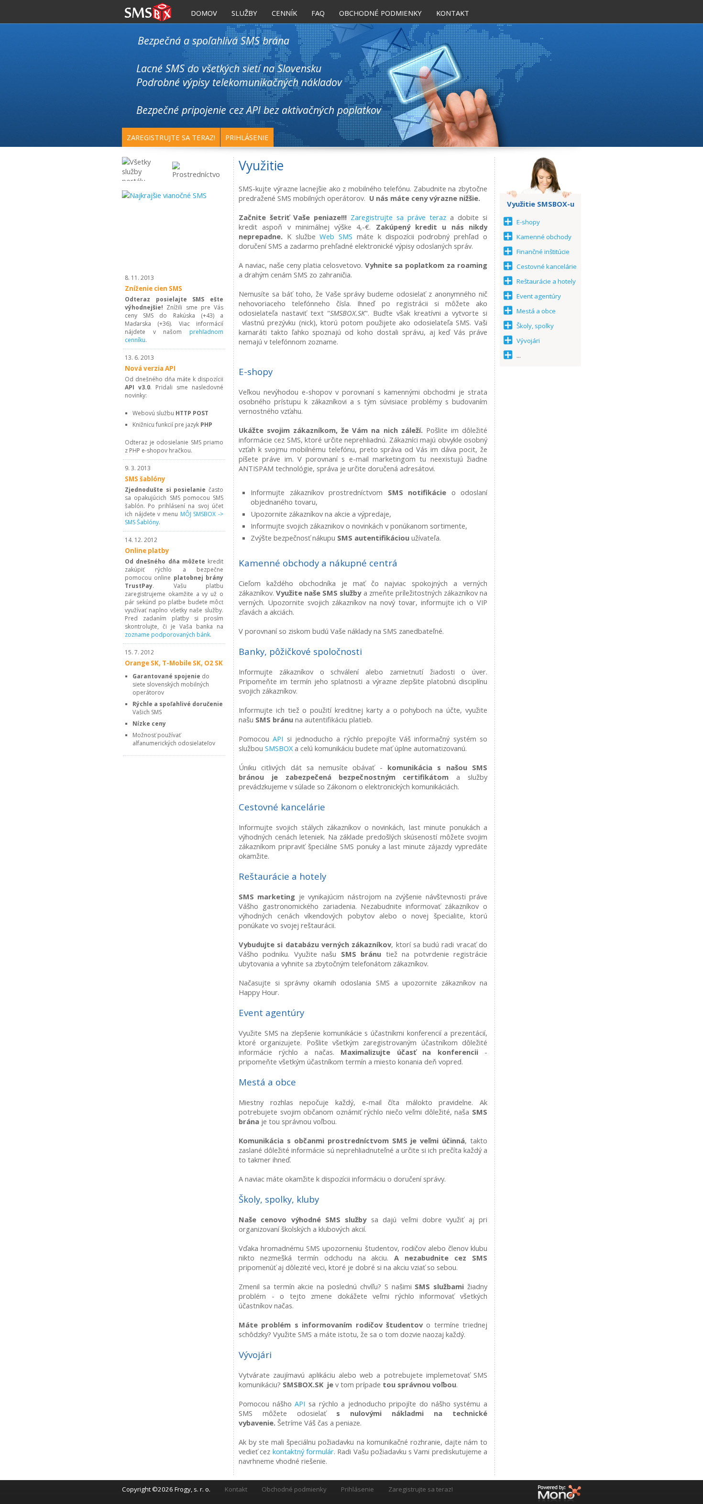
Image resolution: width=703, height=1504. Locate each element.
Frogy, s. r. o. (192, 1489)
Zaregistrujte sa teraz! (171, 137)
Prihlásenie (247, 137)
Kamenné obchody (543, 236)
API (278, 738)
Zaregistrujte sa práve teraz (398, 217)
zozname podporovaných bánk (167, 634)
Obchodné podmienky (294, 1489)
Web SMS (335, 236)
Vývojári (528, 340)
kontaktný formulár (303, 1451)
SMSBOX (280, 748)
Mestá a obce (536, 311)
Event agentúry (538, 296)
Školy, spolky (535, 325)
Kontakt (236, 1489)
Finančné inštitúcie (543, 251)
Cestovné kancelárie (546, 266)
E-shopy (528, 222)
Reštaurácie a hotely (546, 281)
